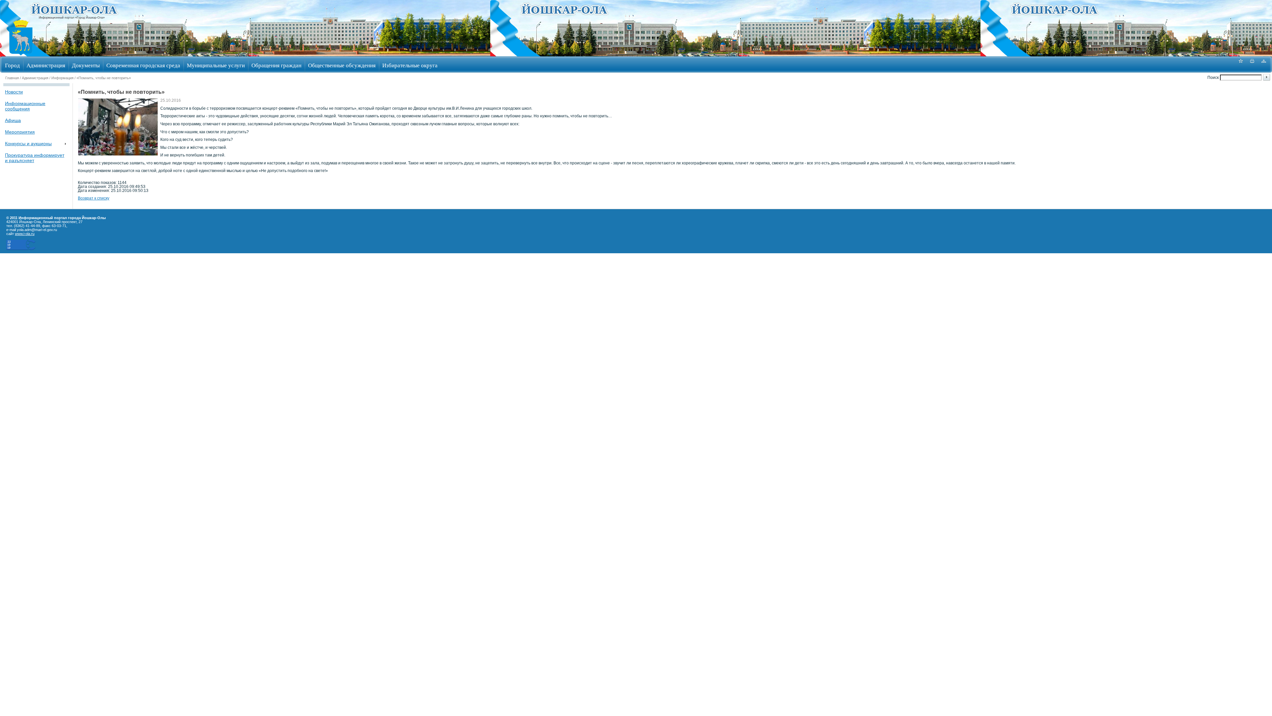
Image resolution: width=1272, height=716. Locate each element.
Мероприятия (20, 132)
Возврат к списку (93, 198)
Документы (86, 65)
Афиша (13, 120)
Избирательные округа (410, 65)
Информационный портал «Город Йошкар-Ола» (72, 17)
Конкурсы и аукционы (28, 143)
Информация (62, 78)
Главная (12, 78)
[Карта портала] (1263, 64)
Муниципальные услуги (216, 65)
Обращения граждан (276, 65)
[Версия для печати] (1252, 64)
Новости (14, 91)
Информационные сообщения (25, 106)
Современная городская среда (143, 65)
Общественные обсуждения (342, 65)
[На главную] (20, 54)
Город (12, 65)
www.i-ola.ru (24, 234)
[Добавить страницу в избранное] (1240, 64)
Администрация (45, 65)
